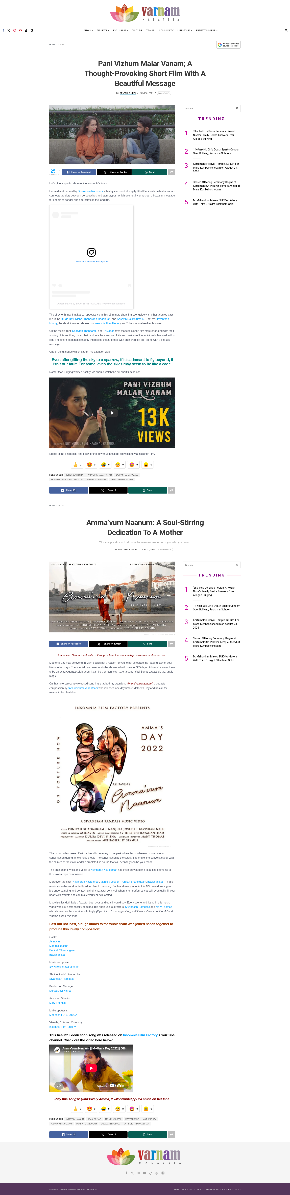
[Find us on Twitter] (8, 30)
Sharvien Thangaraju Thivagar (67, 480)
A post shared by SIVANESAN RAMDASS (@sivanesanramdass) (91, 303)
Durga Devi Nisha (71, 318)
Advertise (179, 1190)
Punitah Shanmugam (133, 881)
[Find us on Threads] (32, 31)
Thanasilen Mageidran (97, 318)
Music (61, 505)
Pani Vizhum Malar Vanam (99, 475)
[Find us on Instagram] (14, 30)
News (87, 30)
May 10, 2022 (148, 549)
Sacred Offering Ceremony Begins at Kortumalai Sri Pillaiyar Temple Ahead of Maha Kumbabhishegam (216, 186)
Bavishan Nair (155, 881)
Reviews (102, 30)
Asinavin (54, 941)
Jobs (189, 1190)
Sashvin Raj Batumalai (130, 318)
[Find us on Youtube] (20, 30)
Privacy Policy (233, 1190)
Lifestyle (184, 30)
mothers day (149, 1119)
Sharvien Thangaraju (84, 330)
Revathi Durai (128, 93)
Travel (150, 30)
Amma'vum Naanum (75, 1119)
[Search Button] (286, 30)
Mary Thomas (164, 906)
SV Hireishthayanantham (83, 688)
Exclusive (119, 30)
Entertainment (205, 30)
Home (52, 44)
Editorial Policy (214, 1190)
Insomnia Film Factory (62, 1026)
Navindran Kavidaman (61, 1124)
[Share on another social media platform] (171, 172)
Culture (137, 30)
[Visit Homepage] (145, 13)
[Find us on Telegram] (162, 1173)
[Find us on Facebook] (3, 30)
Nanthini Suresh (127, 549)
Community (166, 30)
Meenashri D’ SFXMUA (63, 1014)
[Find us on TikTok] (26, 31)
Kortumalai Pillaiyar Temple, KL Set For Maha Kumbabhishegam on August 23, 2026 (216, 167)
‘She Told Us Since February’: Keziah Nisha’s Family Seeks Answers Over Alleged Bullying (214, 135)
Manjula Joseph (109, 881)
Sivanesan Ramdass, (90, 191)
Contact (199, 1190)
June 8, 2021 (147, 93)
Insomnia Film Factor (107, 323)
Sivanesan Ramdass (96, 480)
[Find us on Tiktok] (150, 1173)
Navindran (85, 881)
